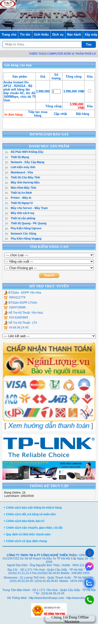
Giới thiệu (41, 34)
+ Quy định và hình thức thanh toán (27, 534)
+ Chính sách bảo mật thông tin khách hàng (33, 507)
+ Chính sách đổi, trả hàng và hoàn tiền (30, 514)
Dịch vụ (58, 34)
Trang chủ (9, 34)
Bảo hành (74, 34)
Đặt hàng (82, 114)
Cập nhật (60, 114)
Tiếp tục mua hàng (37, 113)
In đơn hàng (14, 114)
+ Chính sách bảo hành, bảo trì (24, 521)
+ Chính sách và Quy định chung (25, 541)
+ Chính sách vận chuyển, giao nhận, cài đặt (33, 527)
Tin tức (25, 34)
